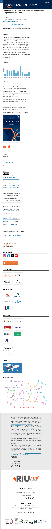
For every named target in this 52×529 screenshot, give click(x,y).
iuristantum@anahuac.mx (16, 425)
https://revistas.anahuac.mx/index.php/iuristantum (21, 424)
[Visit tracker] (12, 372)
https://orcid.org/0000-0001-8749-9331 (10, 21)
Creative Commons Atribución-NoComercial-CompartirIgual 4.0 (11, 179)
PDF (4, 146)
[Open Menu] (1, 1)
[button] (6, 218)
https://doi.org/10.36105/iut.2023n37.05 (14, 24)
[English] (46, 2)
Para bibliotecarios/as (7, 354)
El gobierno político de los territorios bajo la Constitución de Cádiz (27, 234)
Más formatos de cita (8, 213)
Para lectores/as (6, 350)
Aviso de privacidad (26, 495)
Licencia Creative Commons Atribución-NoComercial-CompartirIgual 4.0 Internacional (11, 187)
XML (8, 146)
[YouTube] (16, 255)
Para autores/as (6, 352)
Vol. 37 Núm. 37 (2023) (8, 162)
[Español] (48, 2)
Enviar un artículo (10, 263)
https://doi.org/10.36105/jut (35, 429)
